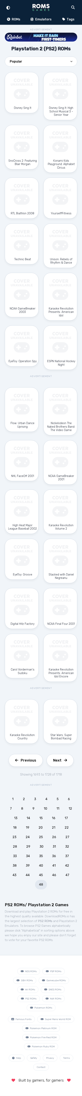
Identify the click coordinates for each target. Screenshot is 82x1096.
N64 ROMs (55, 998)
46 (54, 875)
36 (54, 856)
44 (28, 875)
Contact (41, 1067)
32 (67, 846)
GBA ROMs (26, 980)
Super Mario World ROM (57, 1019)
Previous (28, 760)
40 (41, 865)
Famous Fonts (23, 1019)
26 (54, 837)
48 (41, 884)
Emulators (43, 19)
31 (54, 846)
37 (67, 856)
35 (41, 856)
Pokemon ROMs (43, 1007)
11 (58, 808)
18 (15, 827)
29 (28, 846)
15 (41, 818)
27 (67, 837)
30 (41, 846)
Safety (33, 1058)
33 (15, 856)
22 (67, 827)
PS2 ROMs (30, 998)
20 (41, 827)
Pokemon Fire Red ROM (43, 1037)
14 (28, 818)
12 (70, 808)
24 (28, 837)
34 (28, 856)
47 (67, 875)
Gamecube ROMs (56, 980)
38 (15, 865)
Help (18, 1058)
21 (53, 827)
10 (45, 808)
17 (66, 818)
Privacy (50, 1058)
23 (14, 837)
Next (57, 760)
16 (53, 818)
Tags (70, 19)
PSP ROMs (55, 971)
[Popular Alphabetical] (41, 62)
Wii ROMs (29, 989)
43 (14, 875)
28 (15, 846)
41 (54, 865)
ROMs (15, 19)
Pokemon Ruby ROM (43, 1046)
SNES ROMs (54, 989)
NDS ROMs (30, 971)
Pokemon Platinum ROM (43, 1028)
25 (41, 837)
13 (15, 818)
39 (28, 865)
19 (27, 827)
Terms (66, 1058)
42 (67, 865)
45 (41, 875)
